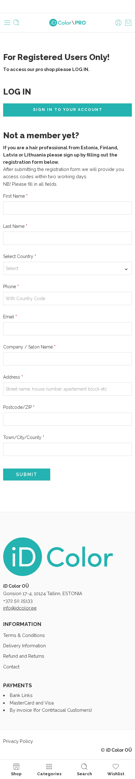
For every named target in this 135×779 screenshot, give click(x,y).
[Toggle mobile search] (16, 22)
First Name (15, 196)
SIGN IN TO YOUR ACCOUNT (67, 109)
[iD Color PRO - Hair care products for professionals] (67, 23)
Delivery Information (24, 645)
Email (10, 316)
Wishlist (115, 773)
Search (84, 773)
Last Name (15, 226)
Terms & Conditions (24, 635)
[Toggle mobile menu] (7, 22)
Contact (11, 666)
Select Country (19, 256)
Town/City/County (23, 437)
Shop (16, 773)
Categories (49, 773)
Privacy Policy (18, 741)
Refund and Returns (23, 656)
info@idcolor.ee (20, 608)
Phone (11, 286)
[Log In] (118, 22)
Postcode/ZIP (19, 407)
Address (13, 377)
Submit (26, 474)
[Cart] (128, 22)
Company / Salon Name (29, 346)
